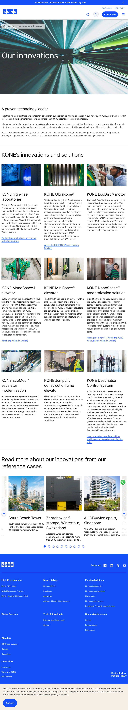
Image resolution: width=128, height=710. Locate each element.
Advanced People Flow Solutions (56, 601)
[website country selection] (87, 14)
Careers (5, 649)
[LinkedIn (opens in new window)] (112, 565)
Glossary (46, 625)
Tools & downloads (53, 614)
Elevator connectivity (93, 586)
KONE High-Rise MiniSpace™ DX (15, 596)
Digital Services (10, 614)
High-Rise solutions (12, 580)
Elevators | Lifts (49, 586)
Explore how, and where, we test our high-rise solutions (19, 239)
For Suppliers (7, 676)
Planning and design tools (53, 620)
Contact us (6, 654)
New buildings (50, 580)
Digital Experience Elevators (13, 591)
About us (11, 26)
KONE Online (120, 8)
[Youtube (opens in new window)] (124, 565)
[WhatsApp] (123, 482)
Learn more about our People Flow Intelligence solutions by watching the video (105, 439)
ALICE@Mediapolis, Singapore (100, 520)
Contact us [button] (110, 14)
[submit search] (96, 14)
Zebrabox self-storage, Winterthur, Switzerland (63, 523)
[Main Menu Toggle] (123, 14)
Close (123, 2)
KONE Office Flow (9, 586)
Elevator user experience (95, 591)
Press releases (91, 625)
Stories (88, 620)
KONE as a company (25, 26)
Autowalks (47, 596)
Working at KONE (9, 672)
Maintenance (90, 596)
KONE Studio (107, 8)
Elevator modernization (94, 601)
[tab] (45, 549)
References (89, 630)
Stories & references (96, 614)
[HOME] (4, 26)
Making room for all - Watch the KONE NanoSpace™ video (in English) (105, 339)
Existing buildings (94, 580)
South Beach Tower (24, 518)
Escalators (47, 591)
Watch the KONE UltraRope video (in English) (61, 246)
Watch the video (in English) (15, 340)
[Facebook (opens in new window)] (105, 565)
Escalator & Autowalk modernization (99, 606)
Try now (82, 2)
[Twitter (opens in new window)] (118, 565)
